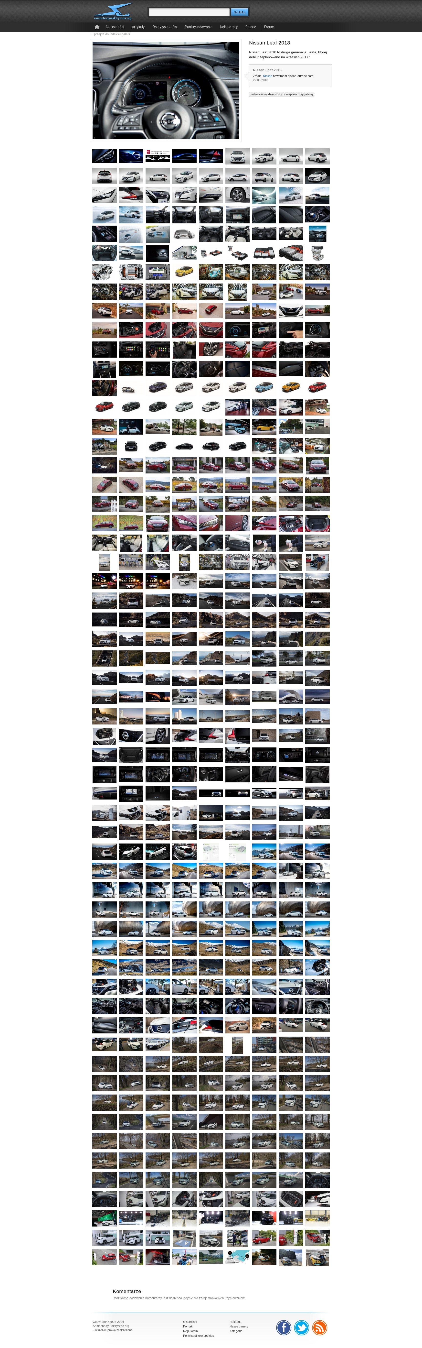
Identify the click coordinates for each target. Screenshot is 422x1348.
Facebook (284, 1328)
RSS (320, 1328)
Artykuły (138, 27)
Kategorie (236, 1331)
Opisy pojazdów (164, 27)
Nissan (267, 76)
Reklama (236, 1322)
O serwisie (190, 1322)
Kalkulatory (229, 27)
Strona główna (97, 27)
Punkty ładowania (198, 27)
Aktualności (115, 27)
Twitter (302, 1328)
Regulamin (190, 1331)
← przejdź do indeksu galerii (110, 34)
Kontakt (188, 1326)
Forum (269, 27)
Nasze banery (239, 1326)
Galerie (250, 27)
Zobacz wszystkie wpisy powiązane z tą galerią (282, 94)
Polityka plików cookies (198, 1335)
